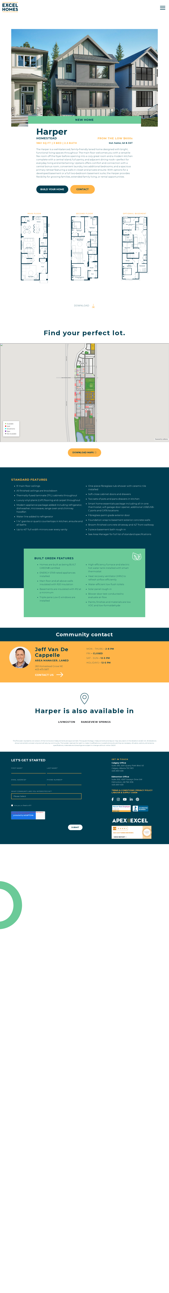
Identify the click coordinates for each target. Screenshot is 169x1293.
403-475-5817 (42, 669)
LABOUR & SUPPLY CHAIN (124, 792)
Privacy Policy (144, 790)
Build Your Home (52, 189)
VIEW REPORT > (120, 837)
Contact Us (44, 675)
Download (82, 305)
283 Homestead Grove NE (49, 666)
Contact (82, 189)
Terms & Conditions (123, 790)
